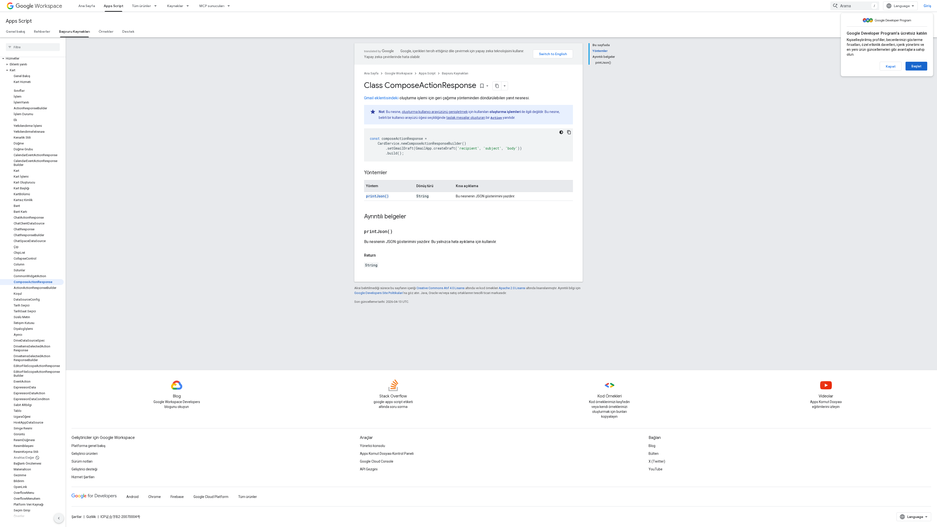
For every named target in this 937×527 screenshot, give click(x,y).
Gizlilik (91, 517)
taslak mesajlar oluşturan (465, 118)
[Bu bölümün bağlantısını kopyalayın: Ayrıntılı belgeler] (411, 217)
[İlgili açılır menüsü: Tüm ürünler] (157, 6)
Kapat (891, 66)
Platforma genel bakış (88, 446)
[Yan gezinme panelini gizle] (59, 518)
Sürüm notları (81, 461)
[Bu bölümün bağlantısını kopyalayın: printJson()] (399, 232)
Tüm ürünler (141, 6)
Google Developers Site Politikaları (378, 293)
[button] (32, 58)
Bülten (654, 454)
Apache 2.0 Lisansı (512, 288)
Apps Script (113, 6)
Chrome (154, 497)
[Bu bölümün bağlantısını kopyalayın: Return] (381, 255)
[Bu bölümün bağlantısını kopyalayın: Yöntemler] (392, 173)
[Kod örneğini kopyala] (569, 132)
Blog (652, 446)
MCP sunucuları (211, 6)
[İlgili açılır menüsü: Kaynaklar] (189, 6)
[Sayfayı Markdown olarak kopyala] (497, 86)
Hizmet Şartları (82, 477)
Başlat (916, 66)
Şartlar (76, 517)
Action (496, 118)
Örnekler (106, 31)
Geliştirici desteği (84, 469)
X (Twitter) (657, 461)
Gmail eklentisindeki (381, 98)
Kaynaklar (175, 6)
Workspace (48, 6)
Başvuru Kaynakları (74, 31)
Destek (128, 31)
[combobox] (854, 5)
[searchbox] (33, 47)
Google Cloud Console (376, 461)
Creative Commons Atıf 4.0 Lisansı (441, 288)
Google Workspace (398, 73)
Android (132, 497)
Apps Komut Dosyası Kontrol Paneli (387, 454)
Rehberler (42, 31)
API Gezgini (368, 469)
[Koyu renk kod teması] (561, 132)
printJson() (377, 196)
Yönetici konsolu (372, 446)
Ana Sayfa (86, 6)
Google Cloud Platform (211, 497)
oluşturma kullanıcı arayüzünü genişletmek (435, 112)
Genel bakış (15, 31)
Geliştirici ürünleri (84, 454)
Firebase (177, 497)
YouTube (655, 469)
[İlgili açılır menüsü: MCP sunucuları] (230, 6)
